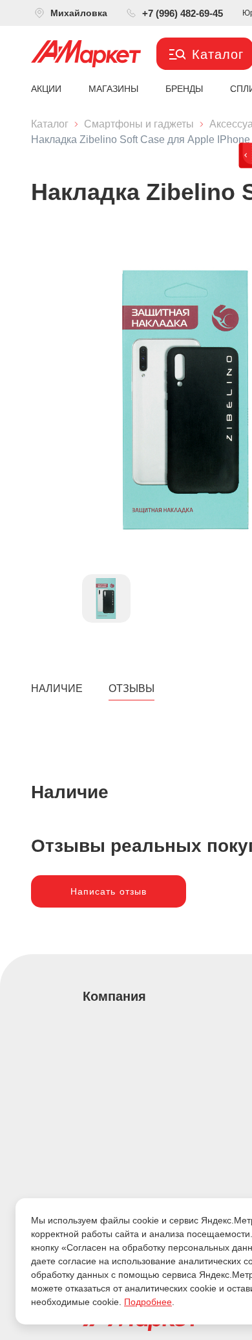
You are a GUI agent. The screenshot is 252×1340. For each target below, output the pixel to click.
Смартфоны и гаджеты (139, 123)
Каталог (49, 123)
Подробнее (148, 1302)
